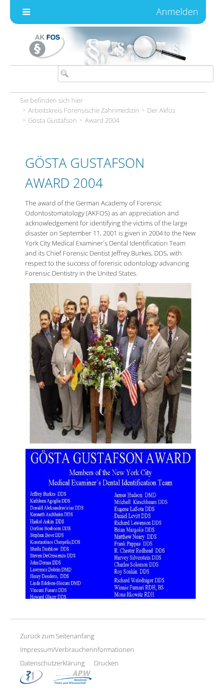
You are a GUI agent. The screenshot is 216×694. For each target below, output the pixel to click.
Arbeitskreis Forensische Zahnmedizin (83, 110)
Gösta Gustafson (52, 120)
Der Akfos (161, 110)
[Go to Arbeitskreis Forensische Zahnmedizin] (108, 46)
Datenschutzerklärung (52, 662)
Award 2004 (102, 120)
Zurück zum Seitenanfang (57, 635)
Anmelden (177, 12)
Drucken (106, 662)
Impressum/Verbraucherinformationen (77, 649)
